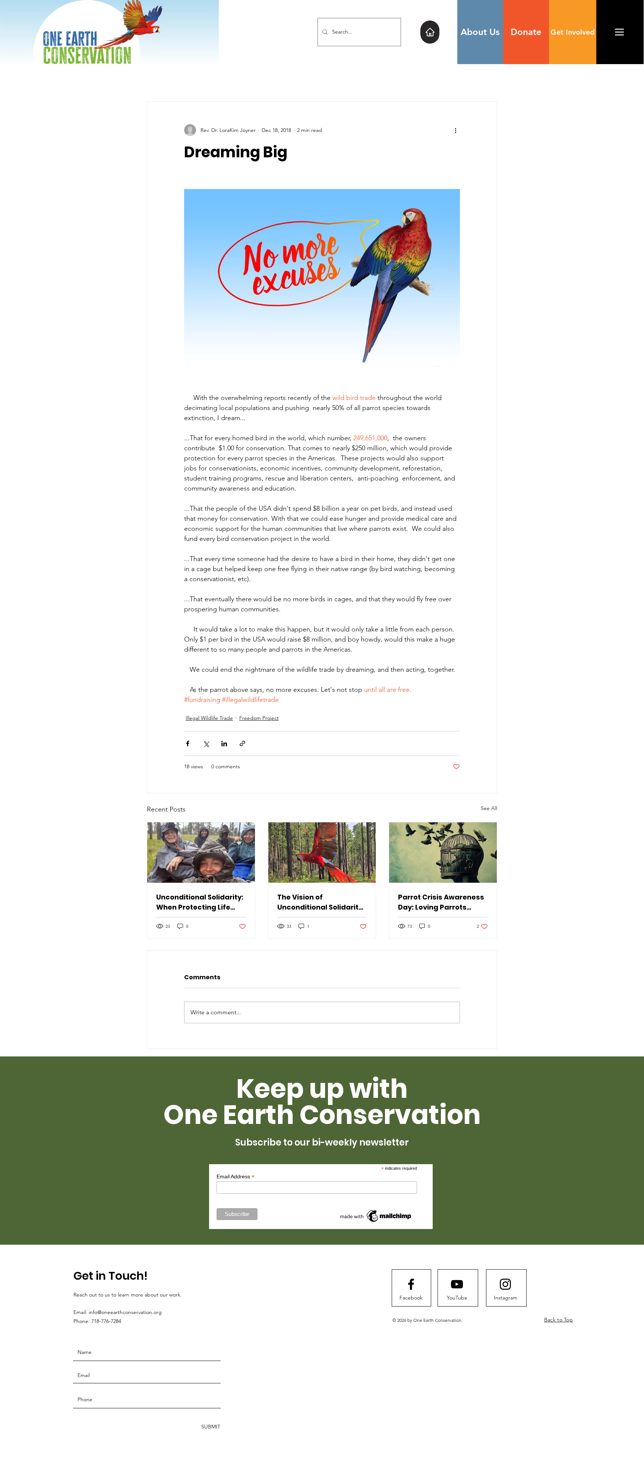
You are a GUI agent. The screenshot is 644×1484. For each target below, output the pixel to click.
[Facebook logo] (411, 1284)
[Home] (429, 32)
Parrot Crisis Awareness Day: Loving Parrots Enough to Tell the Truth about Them (441, 902)
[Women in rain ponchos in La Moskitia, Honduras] (201, 852)
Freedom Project (259, 718)
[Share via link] (242, 743)
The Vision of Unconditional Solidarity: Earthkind (320, 902)
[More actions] (455, 130)
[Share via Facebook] (187, 743)
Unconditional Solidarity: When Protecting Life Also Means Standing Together (199, 902)
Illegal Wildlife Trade (209, 718)
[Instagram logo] (505, 1284)
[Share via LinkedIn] (224, 743)
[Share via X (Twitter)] (205, 743)
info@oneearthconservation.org (125, 1312)
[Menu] (619, 32)
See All (489, 808)
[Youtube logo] (456, 1284)
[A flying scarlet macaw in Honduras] (322, 852)
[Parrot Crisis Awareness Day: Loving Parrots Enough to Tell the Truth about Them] (443, 852)
